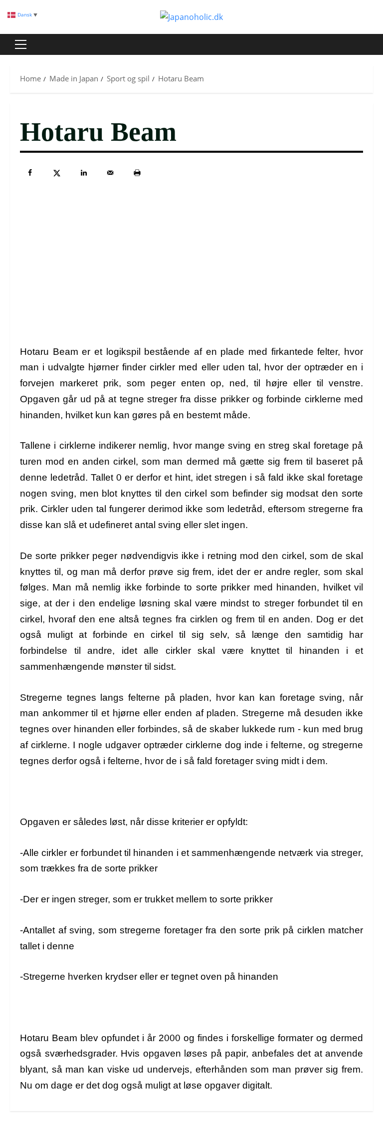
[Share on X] (57, 173)
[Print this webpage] (137, 173)
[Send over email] (110, 173)
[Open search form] (370, 44)
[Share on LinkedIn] (84, 173)
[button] (20, 44)
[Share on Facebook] (30, 173)
